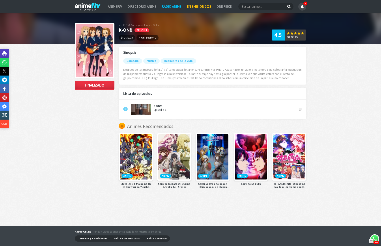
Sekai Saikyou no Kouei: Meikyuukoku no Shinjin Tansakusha (212, 185)
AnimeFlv (115, 6)
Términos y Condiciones (92, 238)
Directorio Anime (142, 6)
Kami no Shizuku (251, 183)
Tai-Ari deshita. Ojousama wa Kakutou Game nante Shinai (289, 185)
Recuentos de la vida (178, 61)
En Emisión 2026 (199, 6)
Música (151, 61)
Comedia (133, 61)
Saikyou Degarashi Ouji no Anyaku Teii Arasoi (174, 185)
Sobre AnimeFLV (157, 238)
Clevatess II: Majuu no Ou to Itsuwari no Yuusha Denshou (135, 185)
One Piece (224, 6)
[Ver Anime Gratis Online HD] (88, 6)
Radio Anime (171, 6)
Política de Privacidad (127, 238)
